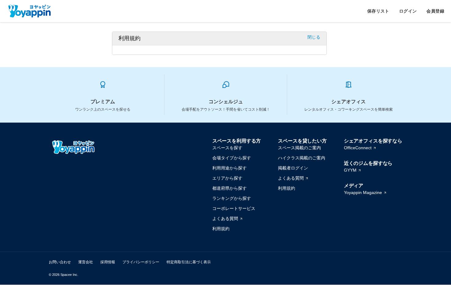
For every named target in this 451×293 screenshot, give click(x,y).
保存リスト (378, 11)
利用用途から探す (229, 168)
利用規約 (220, 228)
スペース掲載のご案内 (299, 147)
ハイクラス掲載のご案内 (301, 157)
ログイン (408, 11)
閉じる (313, 37)
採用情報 (107, 262)
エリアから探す (227, 178)
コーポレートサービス (233, 208)
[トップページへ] (29, 11)
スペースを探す (227, 147)
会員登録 (435, 11)
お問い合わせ (60, 262)
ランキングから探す (231, 198)
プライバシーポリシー (140, 262)
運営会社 (85, 262)
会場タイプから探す (231, 157)
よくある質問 (225, 218)
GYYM (350, 170)
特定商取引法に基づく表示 (189, 262)
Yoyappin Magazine (363, 192)
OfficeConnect (358, 147)
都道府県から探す (229, 188)
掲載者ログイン (293, 168)
